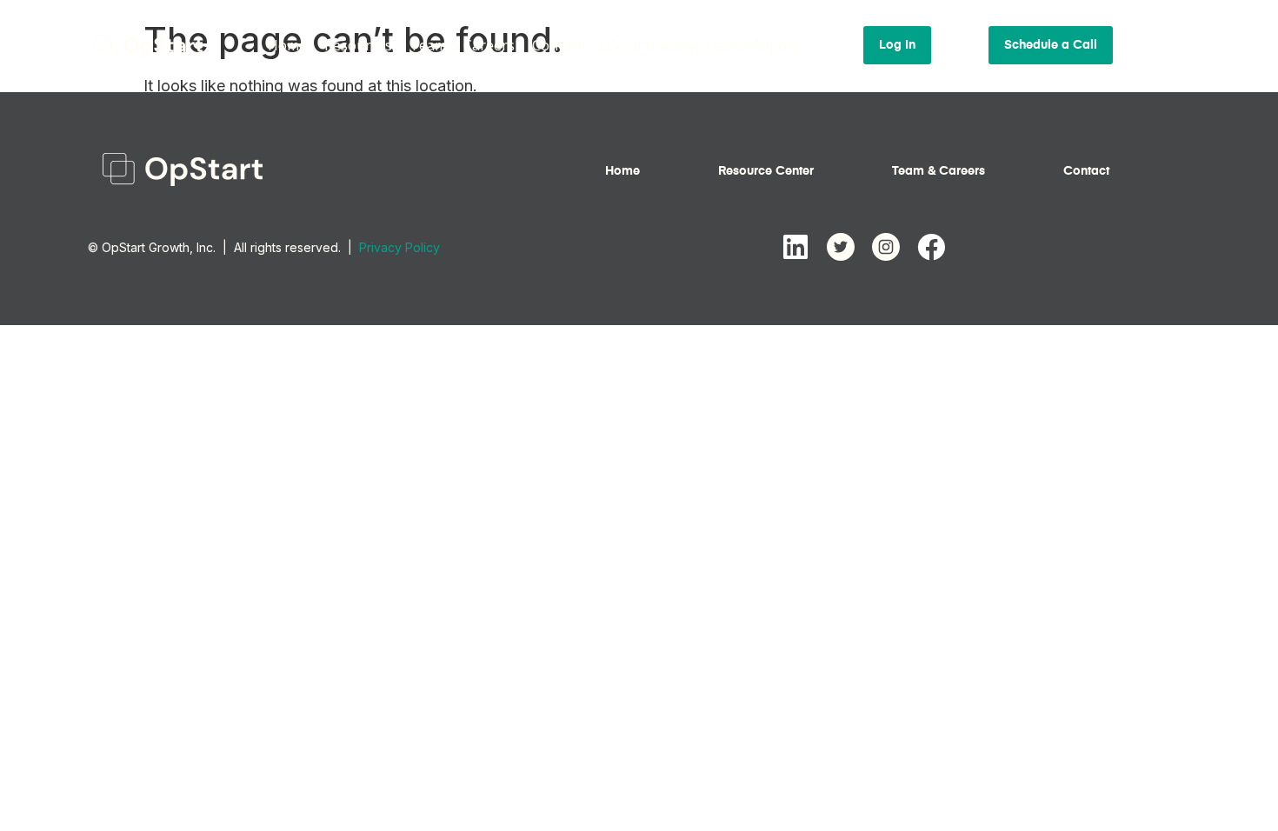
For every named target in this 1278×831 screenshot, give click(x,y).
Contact (557, 45)
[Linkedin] (795, 247)
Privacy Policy (399, 247)
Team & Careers (462, 45)
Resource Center (766, 171)
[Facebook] (931, 247)
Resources (358, 45)
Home (287, 45)
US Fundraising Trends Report (699, 45)
